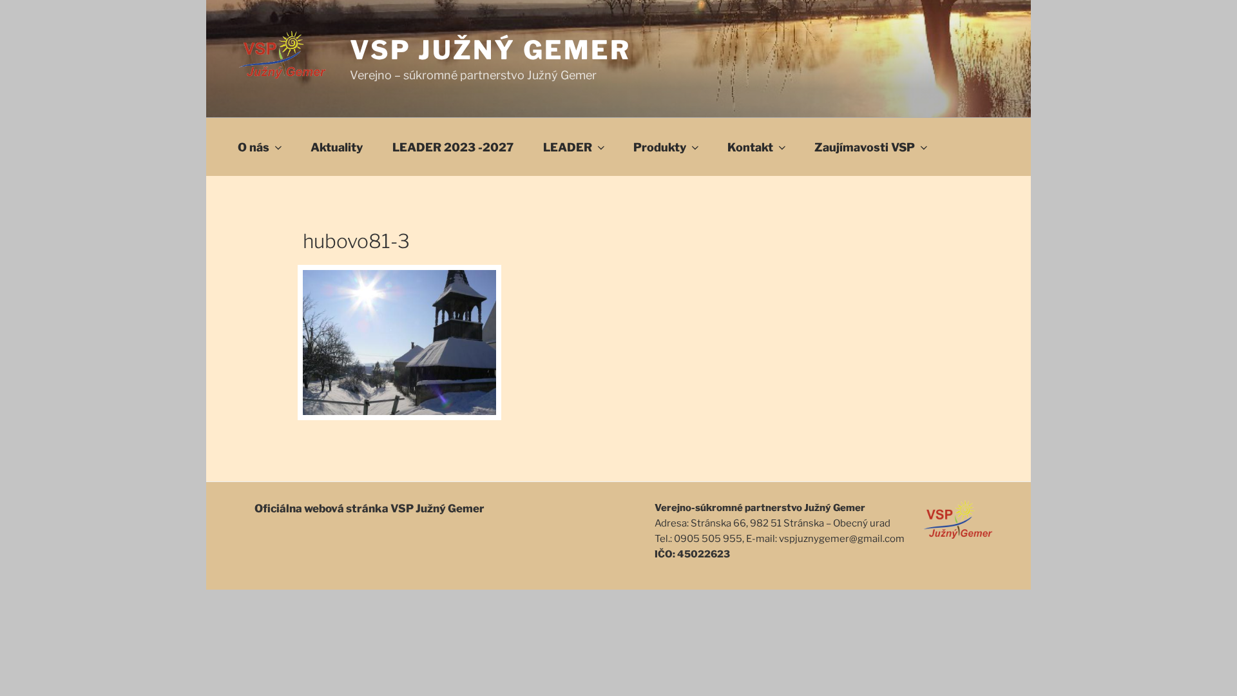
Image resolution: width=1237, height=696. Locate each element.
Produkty (659, 147)
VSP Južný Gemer (490, 50)
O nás (253, 147)
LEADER (567, 147)
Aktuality (337, 147)
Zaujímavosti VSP (864, 147)
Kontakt (750, 147)
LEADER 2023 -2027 (452, 147)
